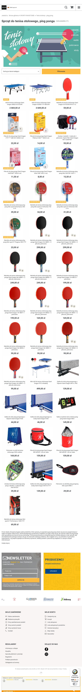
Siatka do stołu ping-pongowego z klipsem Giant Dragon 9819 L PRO (67, 382)
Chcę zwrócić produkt (14, 625)
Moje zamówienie (13, 612)
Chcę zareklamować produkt (16, 622)
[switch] (75, 684)
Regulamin (8, 657)
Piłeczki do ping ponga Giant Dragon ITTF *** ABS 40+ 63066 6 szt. (15, 137)
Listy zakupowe (52, 622)
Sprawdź (53, 571)
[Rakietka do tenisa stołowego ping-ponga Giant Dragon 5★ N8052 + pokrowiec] (14, 332)
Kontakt (10, 631)
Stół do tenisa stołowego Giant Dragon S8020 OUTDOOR (14, 103)
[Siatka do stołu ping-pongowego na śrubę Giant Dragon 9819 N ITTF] (41, 470)
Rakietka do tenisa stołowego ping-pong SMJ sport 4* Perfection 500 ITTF (67, 206)
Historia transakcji (52, 628)
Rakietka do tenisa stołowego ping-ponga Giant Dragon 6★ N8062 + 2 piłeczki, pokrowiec (41, 312)
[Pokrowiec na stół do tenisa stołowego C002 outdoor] (14, 436)
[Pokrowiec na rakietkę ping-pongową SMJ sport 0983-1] (67, 470)
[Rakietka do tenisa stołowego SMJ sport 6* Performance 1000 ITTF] (14, 505)
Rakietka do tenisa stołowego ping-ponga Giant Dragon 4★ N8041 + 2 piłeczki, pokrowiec (14, 383)
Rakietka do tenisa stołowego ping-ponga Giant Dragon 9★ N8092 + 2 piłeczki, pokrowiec (67, 242)
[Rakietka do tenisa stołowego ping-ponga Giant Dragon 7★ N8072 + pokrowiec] (67, 262)
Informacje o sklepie (11, 648)
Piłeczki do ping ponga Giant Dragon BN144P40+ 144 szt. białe (67, 451)
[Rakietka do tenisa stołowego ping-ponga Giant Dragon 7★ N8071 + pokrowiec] (14, 297)
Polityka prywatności (11, 659)
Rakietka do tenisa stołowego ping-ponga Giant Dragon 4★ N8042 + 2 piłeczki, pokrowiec (67, 348)
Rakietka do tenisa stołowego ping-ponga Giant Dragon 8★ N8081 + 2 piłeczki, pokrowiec (14, 277)
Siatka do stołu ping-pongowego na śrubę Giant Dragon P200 (41, 417)
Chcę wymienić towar (14, 628)
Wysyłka (8, 651)
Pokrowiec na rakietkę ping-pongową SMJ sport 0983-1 (67, 484)
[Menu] (78, 669)
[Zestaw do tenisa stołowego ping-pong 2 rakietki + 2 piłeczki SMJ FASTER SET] (14, 470)
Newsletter (19, 558)
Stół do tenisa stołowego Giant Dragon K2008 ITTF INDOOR (41, 103)
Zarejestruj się (51, 616)
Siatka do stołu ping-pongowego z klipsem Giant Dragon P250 (14, 417)
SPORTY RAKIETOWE (27, 15)
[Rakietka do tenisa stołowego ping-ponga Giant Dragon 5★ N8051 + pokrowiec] (41, 332)
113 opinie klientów (8, 691)
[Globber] (14, 598)
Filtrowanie (61, 71)
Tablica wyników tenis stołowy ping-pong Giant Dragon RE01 (67, 417)
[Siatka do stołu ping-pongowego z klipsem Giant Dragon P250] (14, 403)
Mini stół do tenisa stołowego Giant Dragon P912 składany (41, 382)
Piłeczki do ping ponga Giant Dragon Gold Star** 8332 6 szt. (15, 172)
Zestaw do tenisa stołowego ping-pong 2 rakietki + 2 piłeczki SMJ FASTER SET (14, 485)
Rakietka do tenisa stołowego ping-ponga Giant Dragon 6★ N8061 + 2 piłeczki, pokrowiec (67, 312)
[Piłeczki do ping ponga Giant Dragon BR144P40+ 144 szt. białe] (41, 436)
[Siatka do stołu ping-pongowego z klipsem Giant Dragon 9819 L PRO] (67, 368)
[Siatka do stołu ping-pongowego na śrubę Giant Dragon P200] (41, 403)
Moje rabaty (50, 631)
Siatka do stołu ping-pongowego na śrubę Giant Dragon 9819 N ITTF (41, 484)
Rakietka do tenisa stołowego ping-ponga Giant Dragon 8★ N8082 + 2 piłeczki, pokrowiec (41, 277)
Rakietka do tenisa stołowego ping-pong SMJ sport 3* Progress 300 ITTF (14, 241)
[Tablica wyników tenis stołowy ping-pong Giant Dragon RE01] (67, 403)
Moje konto (50, 612)
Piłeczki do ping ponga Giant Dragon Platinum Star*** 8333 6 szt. (41, 137)
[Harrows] (31, 598)
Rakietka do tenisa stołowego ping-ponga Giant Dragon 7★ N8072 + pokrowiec (67, 277)
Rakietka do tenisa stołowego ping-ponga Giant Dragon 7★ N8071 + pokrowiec (14, 312)
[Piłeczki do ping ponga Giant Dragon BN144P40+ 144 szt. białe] (67, 436)
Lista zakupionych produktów (56, 625)
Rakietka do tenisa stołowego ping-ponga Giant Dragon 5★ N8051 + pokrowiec (41, 348)
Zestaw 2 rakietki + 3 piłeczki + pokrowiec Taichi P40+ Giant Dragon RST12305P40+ (67, 138)
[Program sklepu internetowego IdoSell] (41, 673)
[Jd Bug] (48, 598)
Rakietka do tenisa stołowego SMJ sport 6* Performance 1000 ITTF (14, 520)
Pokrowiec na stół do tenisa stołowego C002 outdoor (14, 451)
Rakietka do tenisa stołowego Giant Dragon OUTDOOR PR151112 (67, 103)
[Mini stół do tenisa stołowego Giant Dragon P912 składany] (41, 368)
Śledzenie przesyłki (14, 619)
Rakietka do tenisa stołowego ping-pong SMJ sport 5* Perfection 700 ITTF (41, 206)
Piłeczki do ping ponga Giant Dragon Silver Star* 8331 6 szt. (41, 172)
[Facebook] (60, 649)
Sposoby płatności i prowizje (14, 654)
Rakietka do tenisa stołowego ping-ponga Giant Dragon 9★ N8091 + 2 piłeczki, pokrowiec (41, 242)
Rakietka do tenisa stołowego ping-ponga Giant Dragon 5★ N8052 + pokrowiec (14, 348)
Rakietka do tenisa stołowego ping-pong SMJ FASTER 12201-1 (67, 172)
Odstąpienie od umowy (12, 662)
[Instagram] (60, 654)
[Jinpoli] (65, 598)
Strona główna (14, 15)
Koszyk (49, 619)
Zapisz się (20, 580)
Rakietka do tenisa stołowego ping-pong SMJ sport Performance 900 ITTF (14, 206)
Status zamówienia (14, 616)
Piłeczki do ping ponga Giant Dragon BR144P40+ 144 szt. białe (41, 451)
